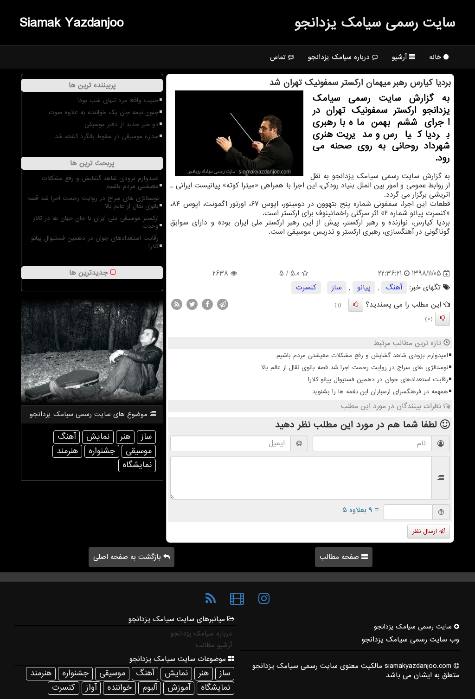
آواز (91, 687)
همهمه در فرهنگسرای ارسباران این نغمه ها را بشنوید (380, 391)
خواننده (119, 687)
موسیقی (139, 451)
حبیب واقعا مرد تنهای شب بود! (118, 100)
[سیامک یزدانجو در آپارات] (237, 599)
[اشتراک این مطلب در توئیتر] (192, 304)
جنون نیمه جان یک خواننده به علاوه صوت (104, 112)
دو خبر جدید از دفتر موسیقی (121, 124)
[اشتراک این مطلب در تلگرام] (222, 304)
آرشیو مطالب (214, 645)
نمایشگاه (137, 465)
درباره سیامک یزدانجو (340, 57)
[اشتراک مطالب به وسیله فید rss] (176, 304)
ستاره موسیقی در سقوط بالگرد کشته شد (107, 136)
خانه (436, 57)
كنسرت (306, 287)
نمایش (97, 436)
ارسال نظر (425, 531)
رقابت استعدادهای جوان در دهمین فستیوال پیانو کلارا (378, 379)
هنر (125, 436)
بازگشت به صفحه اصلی (128, 557)
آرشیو (400, 57)
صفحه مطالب (340, 557)
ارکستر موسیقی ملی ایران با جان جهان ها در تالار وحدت (96, 222)
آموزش (178, 687)
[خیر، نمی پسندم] (442, 319)
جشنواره (102, 451)
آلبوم (149, 687)
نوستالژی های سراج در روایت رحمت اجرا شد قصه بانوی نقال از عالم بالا (354, 367)
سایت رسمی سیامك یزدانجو (375, 23)
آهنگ (394, 287)
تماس (279, 57)
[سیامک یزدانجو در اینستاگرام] (264, 599)
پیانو (364, 287)
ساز (337, 287)
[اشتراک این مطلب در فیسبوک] (207, 304)
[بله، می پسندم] (355, 305)
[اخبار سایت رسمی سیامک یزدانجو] (210, 599)
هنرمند (67, 451)
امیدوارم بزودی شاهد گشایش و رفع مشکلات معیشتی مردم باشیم (362, 355)
